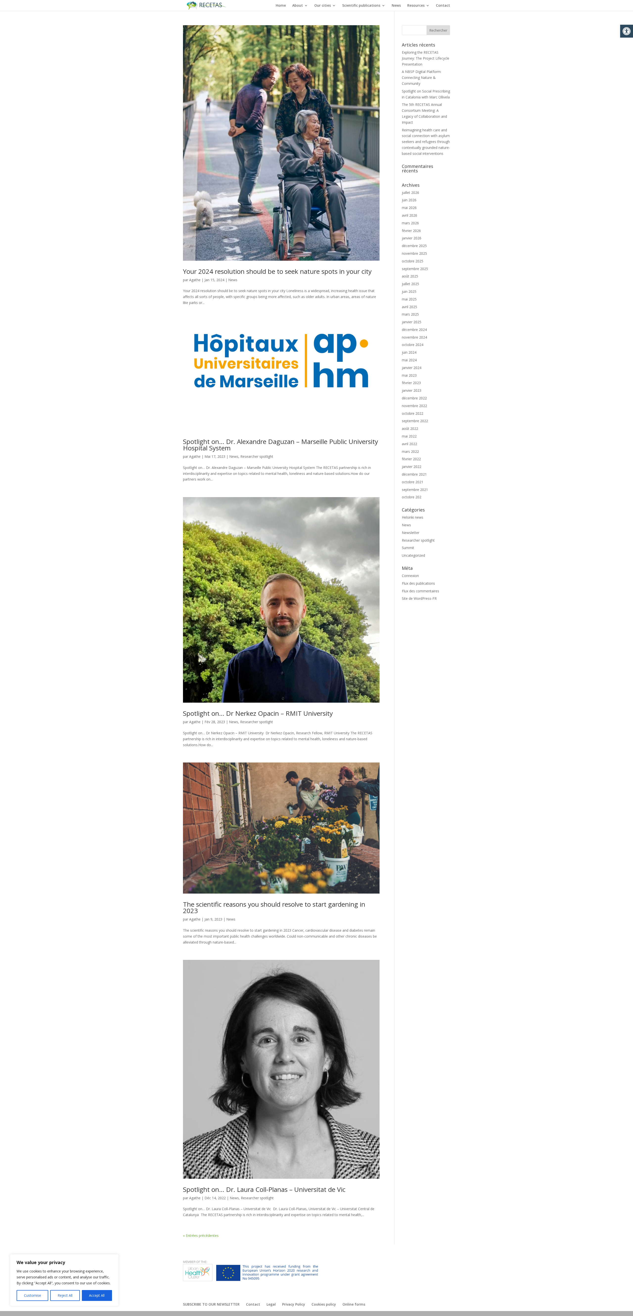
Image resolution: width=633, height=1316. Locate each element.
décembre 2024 (414, 329)
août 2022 (410, 428)
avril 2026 (409, 215)
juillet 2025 (410, 283)
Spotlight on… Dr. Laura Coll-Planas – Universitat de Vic (264, 1189)
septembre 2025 (415, 268)
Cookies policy (324, 1304)
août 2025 (410, 276)
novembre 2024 (414, 337)
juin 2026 (409, 200)
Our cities (322, 6)
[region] (64, 1280)
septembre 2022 (415, 420)
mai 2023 (409, 375)
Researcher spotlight (256, 456)
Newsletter (410, 532)
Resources (416, 6)
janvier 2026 (411, 238)
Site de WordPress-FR (419, 598)
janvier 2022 (411, 466)
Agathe (195, 279)
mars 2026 (410, 223)
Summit (408, 547)
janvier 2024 (411, 367)
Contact (443, 6)
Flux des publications (418, 583)
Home (281, 6)
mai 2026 (409, 207)
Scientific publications (361, 6)
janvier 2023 (411, 390)
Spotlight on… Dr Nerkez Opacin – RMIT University (258, 713)
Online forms (353, 1304)
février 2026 (411, 230)
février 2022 (411, 459)
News (396, 6)
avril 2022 (409, 443)
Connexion (410, 575)
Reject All (65, 1295)
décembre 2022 (414, 398)
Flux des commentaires (420, 591)
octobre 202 (411, 497)
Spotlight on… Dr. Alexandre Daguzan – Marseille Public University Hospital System (280, 444)
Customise (32, 1295)
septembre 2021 (415, 489)
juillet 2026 (410, 192)
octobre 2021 (412, 482)
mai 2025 (409, 299)
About (297, 6)
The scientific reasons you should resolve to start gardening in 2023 (274, 907)
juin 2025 (409, 291)
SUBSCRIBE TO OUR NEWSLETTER (211, 1304)
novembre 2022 (414, 405)
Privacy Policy (293, 1304)
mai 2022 (409, 436)
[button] (626, 31)
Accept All (97, 1295)
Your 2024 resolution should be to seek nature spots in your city (277, 271)
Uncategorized (413, 555)
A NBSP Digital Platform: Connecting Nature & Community (421, 77)
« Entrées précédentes (201, 1235)
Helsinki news (412, 517)
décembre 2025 (414, 245)
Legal (271, 1304)
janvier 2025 (411, 322)
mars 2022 (410, 451)
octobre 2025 (412, 261)
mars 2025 (410, 314)
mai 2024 (409, 360)
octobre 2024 (412, 344)
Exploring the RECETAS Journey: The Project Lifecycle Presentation (425, 58)
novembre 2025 (414, 253)
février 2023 (411, 382)
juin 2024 (409, 352)
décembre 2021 (414, 474)
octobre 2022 (412, 413)
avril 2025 (409, 306)
